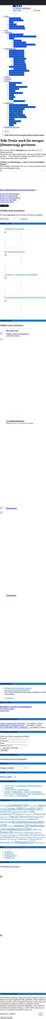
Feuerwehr (29, 814)
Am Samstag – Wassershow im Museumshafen (21, 274)
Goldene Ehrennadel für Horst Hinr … (13, 723)
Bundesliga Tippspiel (11, 127)
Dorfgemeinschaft (19, 42)
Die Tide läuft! (24, 790)
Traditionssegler (21, 837)
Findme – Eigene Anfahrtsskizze (17, 334)
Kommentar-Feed (10, 856)
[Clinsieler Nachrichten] (21, 8)
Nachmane (4, 741)
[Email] (14, 6)
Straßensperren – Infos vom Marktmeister (26, 792)
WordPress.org (9, 858)
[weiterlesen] (9, 698)
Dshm (26, 812)
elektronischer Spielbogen (18, 87)
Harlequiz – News (15, 83)
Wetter (11, 99)
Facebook (7, 79)
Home (6, 16)
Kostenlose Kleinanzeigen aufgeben (17, 690)
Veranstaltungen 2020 (16, 75)
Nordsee (6, 832)
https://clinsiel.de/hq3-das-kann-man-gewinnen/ (18, 190)
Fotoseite (12, 91)
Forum (11, 22)
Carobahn (3, 805)
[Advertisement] (23, 907)
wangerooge (41, 837)
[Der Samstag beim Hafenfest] (12, 262)
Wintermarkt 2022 (19, 59)
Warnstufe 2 (5, 839)
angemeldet (11, 215)
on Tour (12, 119)
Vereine (11, 38)
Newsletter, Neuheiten (10, 748)
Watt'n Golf (14, 839)
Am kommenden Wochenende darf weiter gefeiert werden (24, 297)
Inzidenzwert (18, 829)
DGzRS (5, 811)
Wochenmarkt (40, 842)
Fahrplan (20, 814)
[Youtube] (17, 6)
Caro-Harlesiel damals (17, 109)
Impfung (22, 825)
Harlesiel (6, 822)
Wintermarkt (11, 595)
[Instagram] (15, 6)
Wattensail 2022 (19, 61)
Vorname (3, 738)
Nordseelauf (18, 832)
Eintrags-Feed (9, 854)
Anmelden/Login (15, 18)
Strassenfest (9, 837)
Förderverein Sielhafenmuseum (24, 44)
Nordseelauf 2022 (19, 65)
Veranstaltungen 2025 (16, 51)
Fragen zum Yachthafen (8, 200)
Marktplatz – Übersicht (17, 115)
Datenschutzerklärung (16, 26)
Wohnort (3, 745)
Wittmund (25, 842)
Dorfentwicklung (15, 121)
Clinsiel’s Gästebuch (16, 20)
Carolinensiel (9, 103)
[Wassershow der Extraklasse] (12, 239)
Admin (6, 792)
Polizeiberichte (28, 832)
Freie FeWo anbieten (7, 709)
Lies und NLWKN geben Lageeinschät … (15, 727)
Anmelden (8, 852)
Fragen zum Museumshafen (10, 194)
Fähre (14, 816)
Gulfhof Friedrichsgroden (11, 819)
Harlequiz (12, 85)
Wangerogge (32, 837)
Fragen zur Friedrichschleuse (10, 198)
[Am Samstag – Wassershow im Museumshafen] (12, 285)
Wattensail (24, 839)
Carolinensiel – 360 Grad (18, 117)
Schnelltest (37, 832)
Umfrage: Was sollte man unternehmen (22, 36)
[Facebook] (21, 6)
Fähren (11, 95)
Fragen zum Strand (6, 202)
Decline (3, 1018)
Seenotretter (26, 835)
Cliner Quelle (33, 805)
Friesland (39, 814)
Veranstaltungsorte (19, 69)
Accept (9, 1018)
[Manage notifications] (41, 1014)
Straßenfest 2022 (19, 63)
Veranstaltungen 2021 (16, 73)
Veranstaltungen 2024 (16, 53)
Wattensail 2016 (35, 839)
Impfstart (10, 825)
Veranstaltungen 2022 (16, 57)
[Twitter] (19, 6)
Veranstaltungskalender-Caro (19, 71)
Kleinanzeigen (14, 89)
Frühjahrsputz (4, 817)
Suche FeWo (4, 711)
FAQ (6, 30)
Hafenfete (23, 819)
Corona (14, 808)
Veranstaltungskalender (15, 421)
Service (7, 81)
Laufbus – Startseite (16, 113)
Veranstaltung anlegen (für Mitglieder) (13, 759)
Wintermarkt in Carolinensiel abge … (13, 725)
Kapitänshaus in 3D (16, 93)
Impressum (13, 24)
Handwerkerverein (20, 47)
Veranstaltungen (10, 49)
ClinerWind (17, 40)
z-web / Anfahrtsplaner (17, 28)
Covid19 (33, 808)
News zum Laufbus (16, 111)
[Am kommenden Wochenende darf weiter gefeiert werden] (12, 308)
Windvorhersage (19, 101)
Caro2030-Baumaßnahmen (18, 105)
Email (2, 743)
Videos (6, 77)
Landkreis (36, 829)
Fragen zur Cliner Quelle (9, 196)
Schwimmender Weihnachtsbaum (9, 835)
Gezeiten (12, 97)
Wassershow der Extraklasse (14, 229)
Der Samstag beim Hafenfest (14, 252)
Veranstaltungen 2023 (16, 55)
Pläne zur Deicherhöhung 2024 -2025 (22, 107)
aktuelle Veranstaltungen (17, 67)
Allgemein (8, 32)
